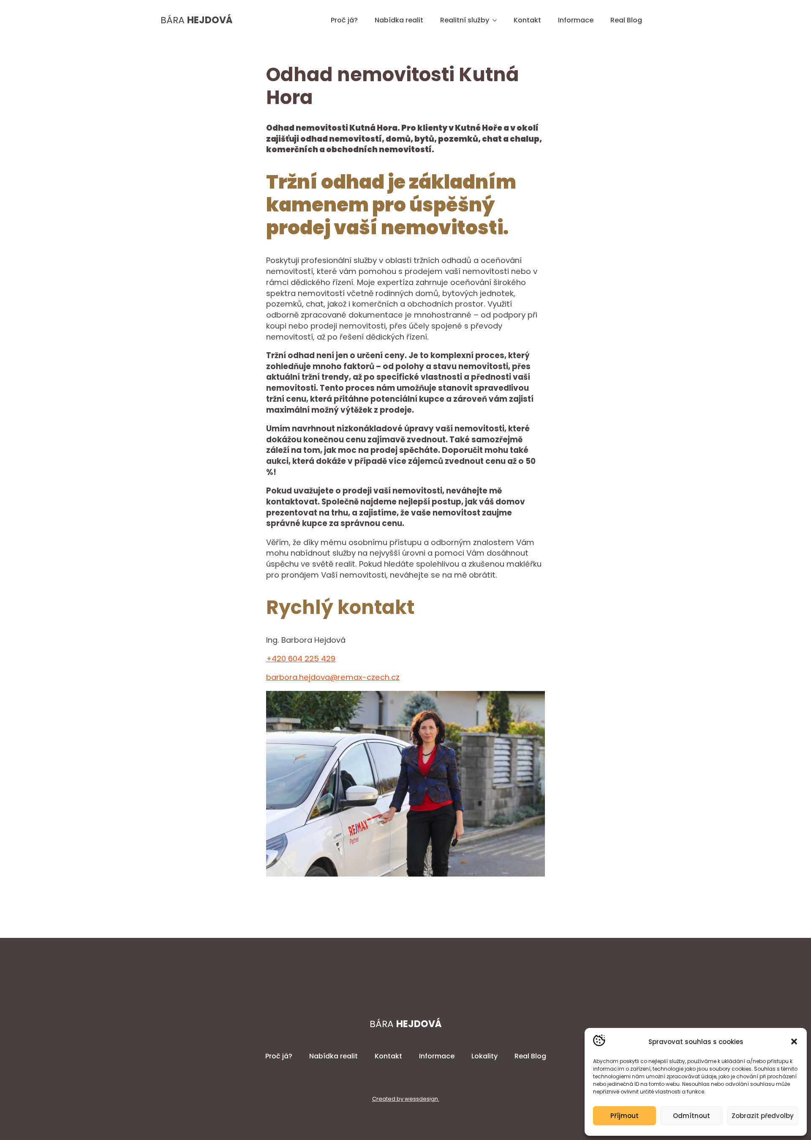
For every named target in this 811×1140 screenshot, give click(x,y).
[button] (794, 1041)
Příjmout (624, 1115)
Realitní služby (464, 20)
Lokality (484, 1056)
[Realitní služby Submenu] (497, 20)
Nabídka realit (399, 20)
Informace (575, 20)
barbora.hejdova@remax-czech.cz (333, 677)
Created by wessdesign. (405, 1099)
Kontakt (527, 20)
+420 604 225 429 (300, 658)
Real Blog (626, 20)
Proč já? (344, 20)
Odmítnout (691, 1115)
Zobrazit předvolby (763, 1115)
